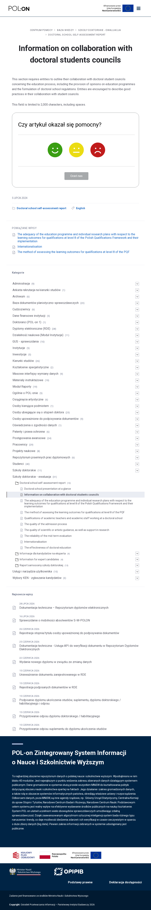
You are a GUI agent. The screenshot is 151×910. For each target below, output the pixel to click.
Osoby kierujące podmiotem (31, 406)
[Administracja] (137, 284)
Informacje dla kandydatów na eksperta (43, 553)
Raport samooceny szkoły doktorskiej (41, 565)
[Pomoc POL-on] (19, 8)
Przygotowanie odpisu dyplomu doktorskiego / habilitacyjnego (59, 716)
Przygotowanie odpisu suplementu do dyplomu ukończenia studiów (63, 729)
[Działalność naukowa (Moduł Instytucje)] (137, 335)
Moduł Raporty (22, 386)
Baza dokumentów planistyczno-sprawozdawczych (46, 303)
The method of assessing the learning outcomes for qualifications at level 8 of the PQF (73, 252)
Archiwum (19, 296)
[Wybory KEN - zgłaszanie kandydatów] (137, 578)
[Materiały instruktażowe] (137, 380)
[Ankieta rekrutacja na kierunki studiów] (137, 290)
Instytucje (19, 348)
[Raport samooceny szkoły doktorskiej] (137, 565)
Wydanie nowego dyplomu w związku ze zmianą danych (55, 662)
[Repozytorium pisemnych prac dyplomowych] (137, 458)
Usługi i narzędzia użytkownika (32, 571)
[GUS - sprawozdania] (137, 342)
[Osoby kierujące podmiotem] (137, 406)
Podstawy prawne (80, 882)
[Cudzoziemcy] (137, 309)
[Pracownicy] (137, 445)
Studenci (18, 464)
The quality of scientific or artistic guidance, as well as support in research (66, 529)
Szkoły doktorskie (24, 470)
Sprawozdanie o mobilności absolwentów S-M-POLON (54, 620)
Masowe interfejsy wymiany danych (35, 373)
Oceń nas (76, 176)
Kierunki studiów (23, 361)
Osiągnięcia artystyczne (28, 399)
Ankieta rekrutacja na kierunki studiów (37, 290)
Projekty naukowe (24, 451)
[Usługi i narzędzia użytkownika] (137, 572)
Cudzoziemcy (21, 309)
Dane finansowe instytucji (29, 315)
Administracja (21, 283)
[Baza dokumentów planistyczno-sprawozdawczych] (137, 303)
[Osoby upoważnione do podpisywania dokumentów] (137, 419)
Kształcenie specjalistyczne (31, 367)
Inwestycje (20, 354)
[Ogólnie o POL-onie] (137, 393)
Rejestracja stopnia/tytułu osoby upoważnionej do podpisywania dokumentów (69, 633)
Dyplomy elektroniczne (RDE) (31, 328)
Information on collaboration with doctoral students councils (61, 494)
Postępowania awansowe (29, 438)
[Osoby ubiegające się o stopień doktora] (137, 412)
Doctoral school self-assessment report (76, 34)
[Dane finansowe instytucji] (137, 316)
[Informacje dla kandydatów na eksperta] (137, 553)
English (80, 208)
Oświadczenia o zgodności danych (35, 425)
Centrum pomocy (41, 30)
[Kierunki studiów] (137, 361)
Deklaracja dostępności (125, 882)
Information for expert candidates (39, 559)
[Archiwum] (137, 297)
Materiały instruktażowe (28, 380)
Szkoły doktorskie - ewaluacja (99, 30)
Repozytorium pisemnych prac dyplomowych (41, 457)
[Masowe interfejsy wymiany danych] (137, 374)
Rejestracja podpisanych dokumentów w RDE (48, 687)
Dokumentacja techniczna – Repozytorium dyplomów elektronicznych (63, 607)
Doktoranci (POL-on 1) (27, 322)
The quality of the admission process (45, 524)
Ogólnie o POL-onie (25, 393)
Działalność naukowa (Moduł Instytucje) (38, 335)
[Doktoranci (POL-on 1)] (137, 322)
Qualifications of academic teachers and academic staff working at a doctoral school (73, 518)
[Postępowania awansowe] (137, 438)
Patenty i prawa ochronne (29, 431)
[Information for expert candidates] (137, 559)
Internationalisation (29, 246)
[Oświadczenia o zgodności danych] (137, 425)
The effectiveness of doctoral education (48, 547)
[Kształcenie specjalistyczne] (137, 367)
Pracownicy (20, 444)
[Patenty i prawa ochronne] (137, 432)
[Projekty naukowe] (137, 451)
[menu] (138, 8)
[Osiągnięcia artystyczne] (137, 400)
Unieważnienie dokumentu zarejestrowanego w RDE (52, 674)
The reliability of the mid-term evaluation (48, 535)
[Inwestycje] (137, 354)
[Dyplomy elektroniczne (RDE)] (137, 329)
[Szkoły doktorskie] (137, 470)
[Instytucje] (137, 348)
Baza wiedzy (65, 30)
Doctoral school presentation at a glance (47, 488)
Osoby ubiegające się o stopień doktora (38, 412)
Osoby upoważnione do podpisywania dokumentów (46, 419)
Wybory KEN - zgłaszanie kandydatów (37, 578)
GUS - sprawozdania (26, 341)
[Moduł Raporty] (137, 387)
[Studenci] (137, 464)
